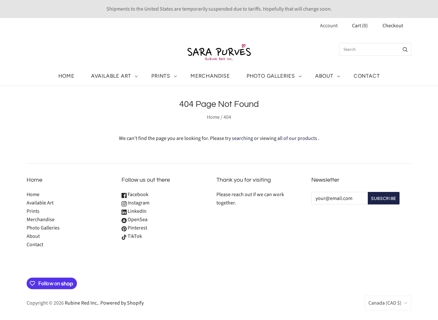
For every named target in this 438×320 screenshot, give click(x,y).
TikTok (134, 236)
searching (242, 138)
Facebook (137, 194)
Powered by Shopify (122, 303)
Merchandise (210, 76)
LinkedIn (137, 211)
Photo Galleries (271, 76)
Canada (384, 303)
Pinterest (137, 227)
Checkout (393, 25)
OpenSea (137, 219)
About (324, 76)
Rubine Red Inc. (81, 303)
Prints (160, 76)
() (360, 25)
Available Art (111, 76)
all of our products (297, 138)
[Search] (405, 49)
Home (66, 76)
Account (329, 25)
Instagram (138, 202)
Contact (367, 76)
